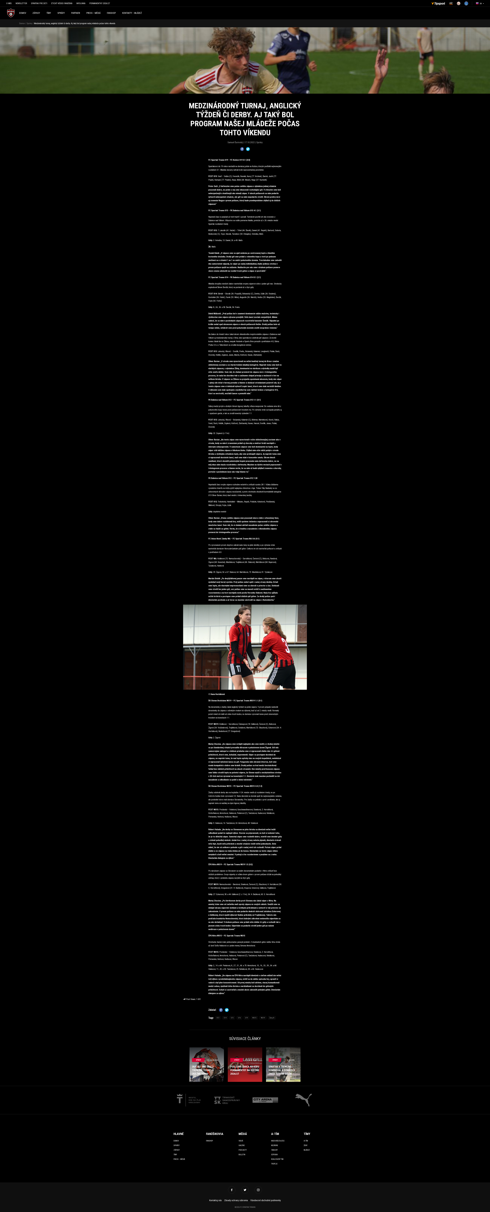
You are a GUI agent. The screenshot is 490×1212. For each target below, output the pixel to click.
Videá (241, 1141)
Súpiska (274, 1155)
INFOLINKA (80, 3)
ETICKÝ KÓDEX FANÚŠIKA (61, 3)
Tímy (48, 13)
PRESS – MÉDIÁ (93, 13)
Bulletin (242, 1155)
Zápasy (36, 13)
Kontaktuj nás (215, 1200)
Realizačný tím (277, 1159)
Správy (61, 13)
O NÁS (9, 3)
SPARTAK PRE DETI (39, 3)
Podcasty (243, 1150)
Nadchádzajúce (278, 1141)
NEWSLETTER (21, 3)
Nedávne (274, 1145)
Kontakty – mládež (132, 13)
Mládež (307, 1150)
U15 (232, 1018)
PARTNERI (75, 13)
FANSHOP (111, 13)
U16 (239, 1018)
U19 (246, 1018)
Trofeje (274, 1164)
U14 (225, 1018)
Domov (22, 13)
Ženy (305, 1145)
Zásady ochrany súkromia (236, 1200)
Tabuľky (274, 1150)
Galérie (242, 1145)
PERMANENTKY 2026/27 (99, 3)
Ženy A (271, 1018)
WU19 (263, 1018)
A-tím (306, 1141)
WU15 (254, 1018)
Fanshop (209, 1141)
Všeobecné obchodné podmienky (265, 1200)
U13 (218, 1018)
